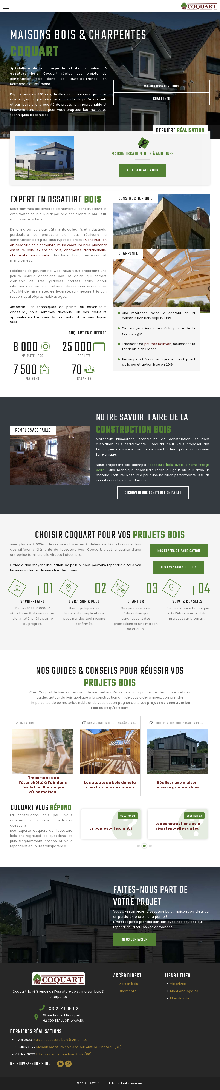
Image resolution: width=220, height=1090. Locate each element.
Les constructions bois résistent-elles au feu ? (111, 828)
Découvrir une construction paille (153, 493)
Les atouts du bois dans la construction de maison (110, 785)
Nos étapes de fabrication (178, 551)
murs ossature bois (73, 245)
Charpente (161, 99)
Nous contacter (134, 939)
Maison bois (128, 984)
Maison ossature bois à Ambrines (143, 154)
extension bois (49, 250)
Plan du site (179, 998)
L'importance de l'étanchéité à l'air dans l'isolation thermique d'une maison (43, 784)
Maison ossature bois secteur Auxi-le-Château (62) (68, 1047)
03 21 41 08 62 (63, 1008)
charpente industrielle (30, 255)
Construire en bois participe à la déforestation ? (177, 828)
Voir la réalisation (143, 170)
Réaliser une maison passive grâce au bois (177, 785)
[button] (138, 846)
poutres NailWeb (157, 344)
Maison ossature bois (161, 86)
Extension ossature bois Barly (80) (53, 1054)
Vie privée (178, 984)
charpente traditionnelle (85, 250)
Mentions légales (184, 991)
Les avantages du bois (179, 567)
